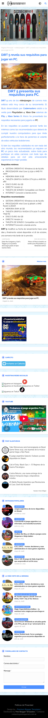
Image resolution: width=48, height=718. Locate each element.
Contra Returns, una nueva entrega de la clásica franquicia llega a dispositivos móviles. (25, 475)
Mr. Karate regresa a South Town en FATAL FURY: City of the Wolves (27, 598)
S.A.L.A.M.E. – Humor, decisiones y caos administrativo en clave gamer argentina (29, 548)
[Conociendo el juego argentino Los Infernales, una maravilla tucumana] (7, 522)
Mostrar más (41, 261)
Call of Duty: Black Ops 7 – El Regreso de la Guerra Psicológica (27, 466)
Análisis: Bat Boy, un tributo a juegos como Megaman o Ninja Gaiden (30, 535)
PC (36, 120)
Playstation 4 (18, 112)
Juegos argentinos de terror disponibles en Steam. (29, 510)
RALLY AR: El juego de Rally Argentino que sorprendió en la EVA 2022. (29, 560)
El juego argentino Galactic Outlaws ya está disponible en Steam (27, 457)
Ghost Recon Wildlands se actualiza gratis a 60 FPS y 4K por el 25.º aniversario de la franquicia (30, 624)
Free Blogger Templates (25, 712)
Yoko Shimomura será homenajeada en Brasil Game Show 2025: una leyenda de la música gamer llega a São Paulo (27, 449)
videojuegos (19, 48)
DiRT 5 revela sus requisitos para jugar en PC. (21, 298)
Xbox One (30, 112)
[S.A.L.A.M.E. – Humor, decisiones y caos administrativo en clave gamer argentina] (7, 547)
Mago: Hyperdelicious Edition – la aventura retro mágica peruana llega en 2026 (29, 611)
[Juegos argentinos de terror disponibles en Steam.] (7, 510)
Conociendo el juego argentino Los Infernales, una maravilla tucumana (27, 522)
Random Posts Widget (39, 491)
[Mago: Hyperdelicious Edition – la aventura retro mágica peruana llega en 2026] (7, 610)
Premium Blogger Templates (28, 709)
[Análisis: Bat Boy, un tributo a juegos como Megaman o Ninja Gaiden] (7, 535)
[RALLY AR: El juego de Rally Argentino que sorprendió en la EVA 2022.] (7, 560)
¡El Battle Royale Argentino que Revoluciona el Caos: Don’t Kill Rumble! (27, 483)
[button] (45, 3)
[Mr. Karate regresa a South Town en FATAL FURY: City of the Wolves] (7, 597)
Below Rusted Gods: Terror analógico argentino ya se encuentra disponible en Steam (29, 636)
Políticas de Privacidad (24, 705)
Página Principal (7, 48)
